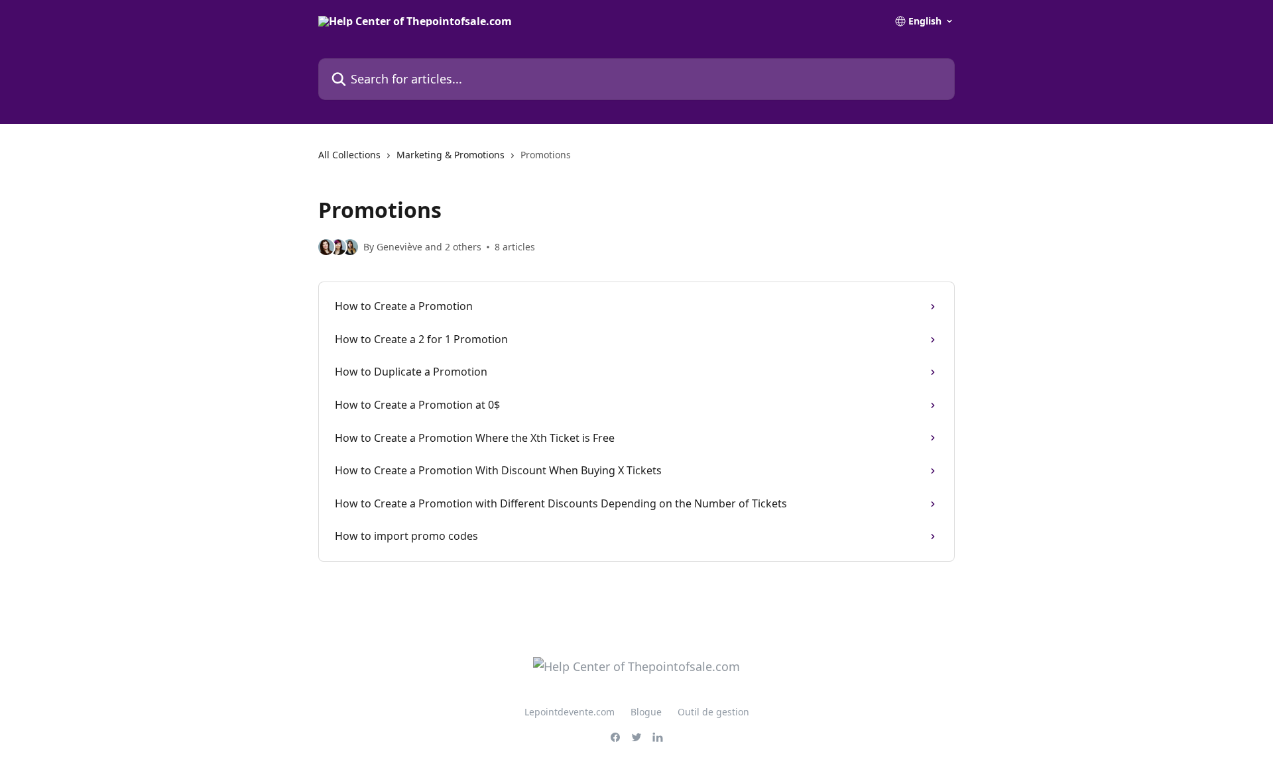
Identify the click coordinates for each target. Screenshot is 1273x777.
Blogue (646, 711)
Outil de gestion (713, 711)
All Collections (349, 154)
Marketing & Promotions (450, 154)
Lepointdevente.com (569, 711)
